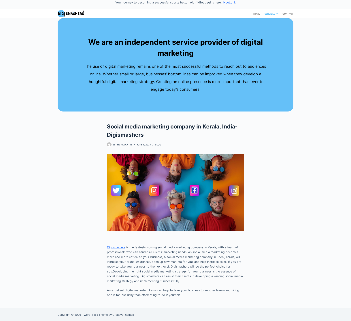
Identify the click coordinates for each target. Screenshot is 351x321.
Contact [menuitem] (287, 13)
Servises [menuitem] (270, 13)
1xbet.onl (228, 2)
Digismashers (116, 247)
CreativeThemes (123, 314)
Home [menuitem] (256, 13)
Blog (158, 144)
